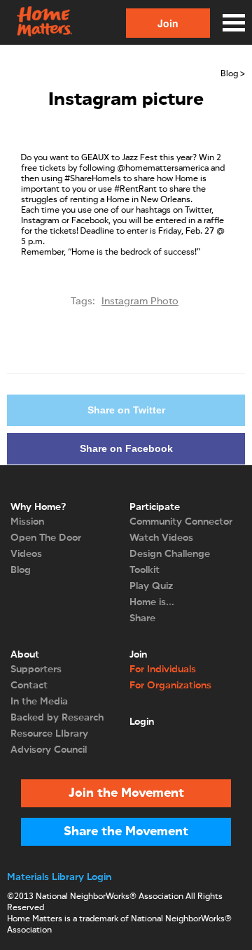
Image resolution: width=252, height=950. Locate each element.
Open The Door (45, 538)
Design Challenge (170, 554)
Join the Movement (126, 793)
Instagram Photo (140, 301)
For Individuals (163, 669)
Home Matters (43, 22)
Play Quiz (151, 586)
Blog (20, 570)
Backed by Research (57, 718)
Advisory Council (48, 750)
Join (168, 23)
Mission (27, 522)
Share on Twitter (126, 410)
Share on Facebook (126, 448)
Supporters (36, 669)
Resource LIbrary (49, 734)
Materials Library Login (59, 877)
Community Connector (181, 522)
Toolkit (145, 570)
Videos (26, 554)
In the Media (39, 702)
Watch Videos (161, 538)
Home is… (152, 602)
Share (142, 618)
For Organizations (170, 685)
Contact (29, 685)
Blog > (232, 74)
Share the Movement (126, 831)
